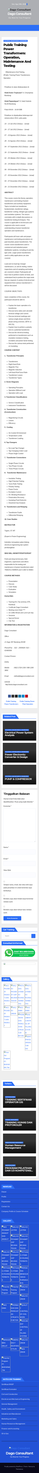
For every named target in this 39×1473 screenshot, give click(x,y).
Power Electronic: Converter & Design (16, 755)
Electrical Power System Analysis (19, 734)
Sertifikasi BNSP (8, 1384)
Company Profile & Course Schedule (15, 1211)
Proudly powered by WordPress (13, 1466)
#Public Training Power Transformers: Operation (17, 76)
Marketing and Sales (9, 1419)
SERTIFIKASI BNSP (10, 1097)
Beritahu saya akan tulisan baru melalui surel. (18, 911)
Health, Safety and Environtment (13, 1409)
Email (6, 859)
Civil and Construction (10, 1394)
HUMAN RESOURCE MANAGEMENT (14, 1142)
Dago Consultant (19, 14)
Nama (6, 847)
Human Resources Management (13, 1424)
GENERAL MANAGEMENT (12, 1119)
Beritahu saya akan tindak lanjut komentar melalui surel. (18, 900)
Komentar (7, 806)
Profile (4, 1197)
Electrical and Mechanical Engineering (15, 40)
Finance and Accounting (10, 1429)
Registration (6, 1201)
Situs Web (7, 870)
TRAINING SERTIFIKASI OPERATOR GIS (18, 1101)
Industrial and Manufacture (11, 1414)
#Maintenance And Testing (15, 72)
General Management (9, 1404)
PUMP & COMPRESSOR (18, 779)
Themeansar (19, 1469)
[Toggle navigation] (21, 28)
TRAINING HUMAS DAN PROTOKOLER (18, 1123)
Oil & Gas (5, 1433)
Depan (4, 1192)
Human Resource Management (15, 1146)
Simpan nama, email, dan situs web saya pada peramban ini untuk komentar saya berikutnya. (18, 888)
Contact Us (6, 1206)
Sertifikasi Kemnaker (9, 1389)
